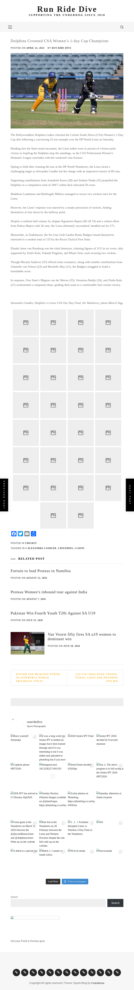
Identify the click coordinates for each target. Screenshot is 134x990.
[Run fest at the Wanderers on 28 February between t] (52, 833)
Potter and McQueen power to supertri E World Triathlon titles (38, 677)
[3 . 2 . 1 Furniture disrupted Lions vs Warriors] (81, 833)
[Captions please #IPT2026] (24, 776)
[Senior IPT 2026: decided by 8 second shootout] (109, 747)
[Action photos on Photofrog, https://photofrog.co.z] (81, 805)
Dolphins (66, 548)
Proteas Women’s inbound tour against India (49, 592)
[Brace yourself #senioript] (24, 747)
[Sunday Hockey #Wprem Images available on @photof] (52, 805)
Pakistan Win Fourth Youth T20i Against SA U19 (53, 613)
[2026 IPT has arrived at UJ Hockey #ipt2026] (24, 805)
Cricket (31, 543)
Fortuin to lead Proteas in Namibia (41, 571)
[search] (122, 27)
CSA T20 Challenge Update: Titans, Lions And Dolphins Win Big (96, 677)
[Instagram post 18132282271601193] (52, 776)
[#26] (109, 833)
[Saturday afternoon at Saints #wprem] (109, 805)
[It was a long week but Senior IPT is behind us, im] (52, 747)
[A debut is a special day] (24, 862)
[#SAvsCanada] (81, 862)
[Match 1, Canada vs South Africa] (52, 862)
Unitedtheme (97, 983)
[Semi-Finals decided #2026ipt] (81, 776)
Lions (80, 548)
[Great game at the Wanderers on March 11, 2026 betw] (24, 833)
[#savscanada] (109, 862)
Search (14, 896)
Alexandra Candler (41, 548)
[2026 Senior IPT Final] (81, 747)
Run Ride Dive (67, 9)
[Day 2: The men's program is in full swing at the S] (109, 776)
